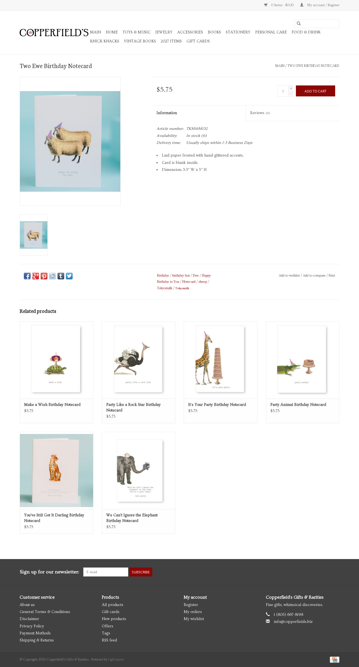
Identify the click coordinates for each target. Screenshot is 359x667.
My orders (193, 612)
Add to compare (314, 275)
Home (112, 32)
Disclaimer (29, 619)
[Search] (298, 23)
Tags (106, 633)
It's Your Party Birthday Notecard (217, 405)
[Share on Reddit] (52, 276)
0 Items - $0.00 (282, 5)
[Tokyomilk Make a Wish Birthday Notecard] (56, 360)
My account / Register (322, 5)
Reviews (260, 113)
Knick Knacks (104, 41)
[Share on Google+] (35, 276)
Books (214, 32)
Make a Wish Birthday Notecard (52, 405)
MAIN (95, 32)
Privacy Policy (32, 626)
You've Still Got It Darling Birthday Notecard (54, 518)
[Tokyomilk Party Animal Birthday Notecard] (303, 360)
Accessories (190, 32)
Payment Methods (35, 633)
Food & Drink (306, 32)
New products (114, 619)
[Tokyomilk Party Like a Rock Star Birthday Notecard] (139, 360)
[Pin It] (44, 276)
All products (112, 605)
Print (332, 275)
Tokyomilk (164, 288)
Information (167, 113)
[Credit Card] (333, 659)
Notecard (188, 282)
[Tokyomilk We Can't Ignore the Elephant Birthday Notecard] (139, 470)
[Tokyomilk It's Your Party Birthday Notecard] (220, 360)
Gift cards (198, 41)
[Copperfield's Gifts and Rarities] (54, 32)
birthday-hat (181, 275)
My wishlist (194, 619)
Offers (107, 626)
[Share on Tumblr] (60, 276)
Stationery (238, 32)
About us (27, 605)
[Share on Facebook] (27, 276)
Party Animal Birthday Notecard (298, 405)
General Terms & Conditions (45, 612)
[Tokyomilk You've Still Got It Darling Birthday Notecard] (56, 470)
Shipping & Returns (37, 640)
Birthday (163, 275)
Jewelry (163, 32)
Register (191, 605)
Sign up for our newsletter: (49, 572)
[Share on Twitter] (69, 276)
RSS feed (109, 640)
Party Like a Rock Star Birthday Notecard (133, 408)
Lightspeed (116, 659)
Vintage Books (140, 41)
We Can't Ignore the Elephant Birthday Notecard (132, 518)
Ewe (196, 275)
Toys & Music (137, 32)
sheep (203, 282)
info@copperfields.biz (293, 621)
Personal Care (271, 32)
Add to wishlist (290, 275)
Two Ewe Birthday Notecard (313, 66)
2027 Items (171, 41)
